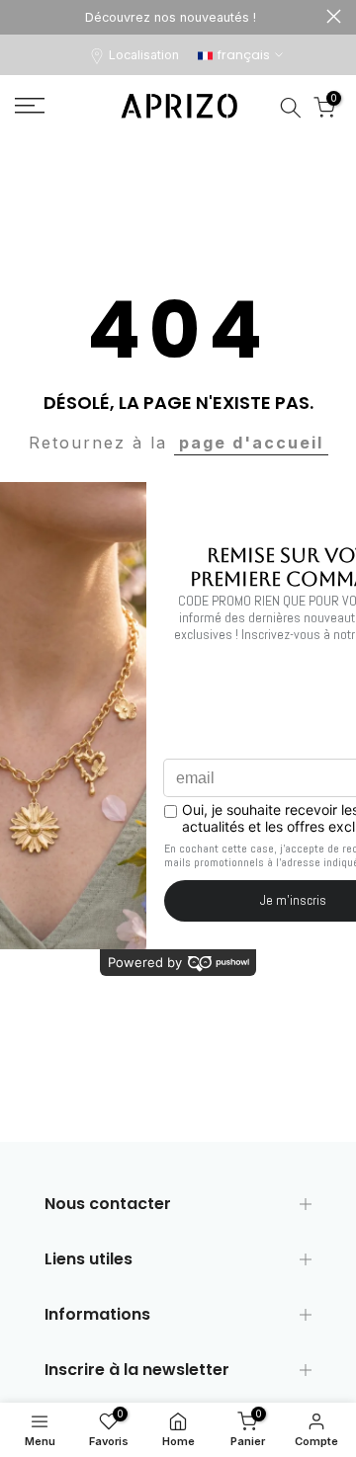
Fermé (333, 16)
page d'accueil (251, 442)
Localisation (144, 54)
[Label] (170, 17)
